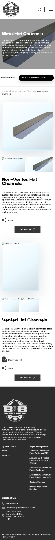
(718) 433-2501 (12, 503)
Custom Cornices (37, 482)
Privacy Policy (9, 537)
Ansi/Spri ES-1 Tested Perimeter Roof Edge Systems (39, 460)
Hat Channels (29, 92)
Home (5, 92)
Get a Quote (26, 229)
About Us (6, 456)
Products (15, 92)
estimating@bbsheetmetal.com (21, 508)
